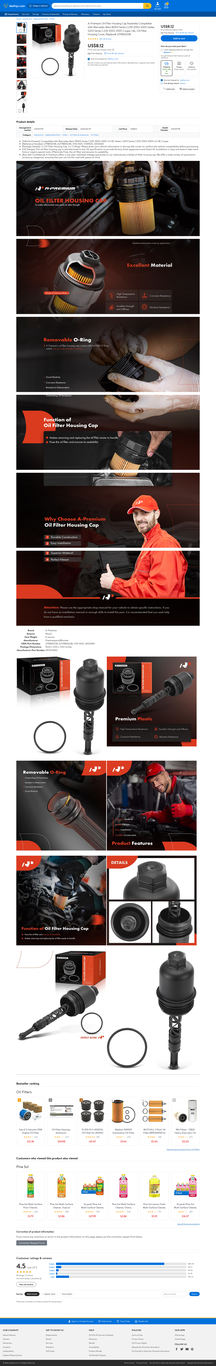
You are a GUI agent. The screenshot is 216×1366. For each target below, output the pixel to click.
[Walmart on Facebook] (176, 1349)
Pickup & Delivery (70, 14)
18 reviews (107, 39)
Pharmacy (85, 14)
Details (182, 83)
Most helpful (67, 1294)
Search (194, 1294)
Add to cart (179, 38)
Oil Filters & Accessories (79, 135)
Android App (180, 1339)
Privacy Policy (138, 1339)
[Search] (147, 6)
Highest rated (49, 1294)
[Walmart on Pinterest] (192, 1349)
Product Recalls (95, 1351)
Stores (48, 1339)
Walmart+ (50, 1347)
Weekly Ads (143, 1321)
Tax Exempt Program (97, 1355)
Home (18, 19)
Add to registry (188, 89)
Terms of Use (137, 1335)
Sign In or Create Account (82, 1321)
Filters (52, 19)
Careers (96, 14)
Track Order (125, 1321)
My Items (107, 14)
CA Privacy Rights (139, 1343)
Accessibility (94, 1347)
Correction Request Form (32, 1242)
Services (25, 14)
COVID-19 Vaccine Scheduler (101, 1335)
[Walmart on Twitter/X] (181, 1349)
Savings (36, 14)
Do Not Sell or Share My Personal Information (151, 1351)
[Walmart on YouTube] (187, 1349)
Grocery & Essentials (50, 14)
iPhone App (179, 1335)
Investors (6, 1347)
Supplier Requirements (12, 1355)
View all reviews (26, 1284)
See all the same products (188, 1224)
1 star (52, 1277)
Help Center (107, 1321)
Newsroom (7, 1343)
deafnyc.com (112, 58)
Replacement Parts (41, 19)
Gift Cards (50, 1351)
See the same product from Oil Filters (183, 1149)
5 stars (52, 1264)
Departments (13, 14)
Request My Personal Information (145, 1347)
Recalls (92, 1343)
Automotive (27, 19)
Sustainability (8, 1351)
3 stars (52, 1270)
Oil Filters (95, 135)
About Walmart (9, 1335)
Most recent (32, 1294)
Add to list (170, 89)
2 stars (52, 1273)
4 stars (52, 1267)
